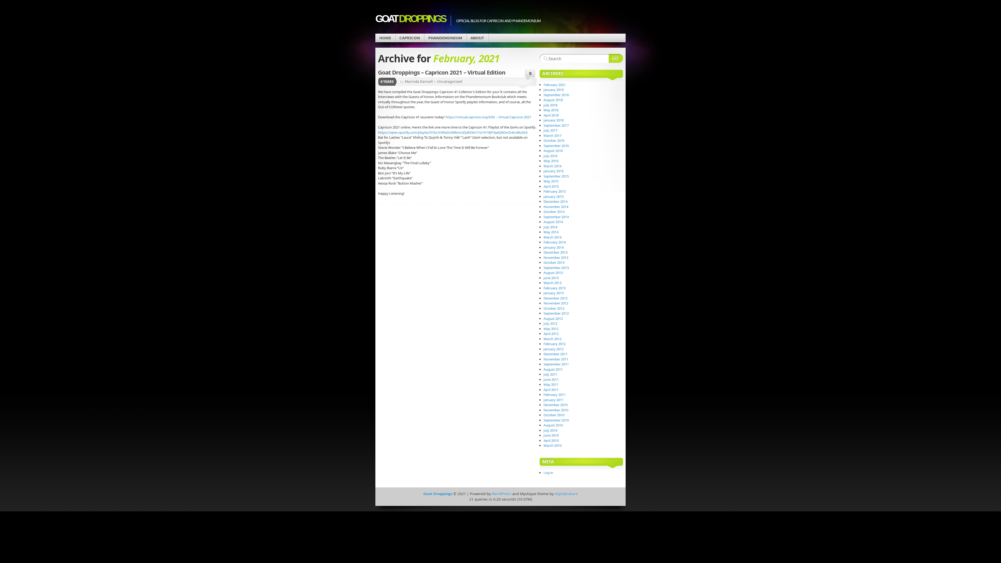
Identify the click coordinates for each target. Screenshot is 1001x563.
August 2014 (553, 221)
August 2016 (553, 150)
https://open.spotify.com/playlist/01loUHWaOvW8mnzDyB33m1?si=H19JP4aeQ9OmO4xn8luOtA (453, 132)
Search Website (616, 58)
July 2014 (550, 227)
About (477, 37)
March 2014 (552, 237)
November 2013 (556, 257)
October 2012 (554, 308)
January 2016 (554, 171)
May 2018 (551, 110)
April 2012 (551, 333)
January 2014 (554, 247)
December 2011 (555, 354)
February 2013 (555, 288)
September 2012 (556, 313)
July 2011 (550, 374)
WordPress (501, 493)
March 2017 (552, 135)
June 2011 (551, 379)
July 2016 (550, 156)
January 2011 (554, 399)
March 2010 (552, 445)
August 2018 (553, 99)
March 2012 (552, 338)
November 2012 (556, 303)
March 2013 (552, 282)
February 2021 (555, 84)
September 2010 (556, 420)
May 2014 (551, 232)
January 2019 (554, 89)
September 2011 (556, 364)
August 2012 (553, 318)
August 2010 (553, 425)
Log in (548, 472)
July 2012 (550, 323)
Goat (410, 18)
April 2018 (551, 115)
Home (385, 37)
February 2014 (555, 242)
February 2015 (555, 191)
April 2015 (551, 186)
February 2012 (555, 343)
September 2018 (556, 95)
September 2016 (556, 145)
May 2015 (551, 181)
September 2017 (556, 125)
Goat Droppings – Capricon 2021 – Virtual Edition (441, 72)
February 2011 (555, 394)
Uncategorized (449, 81)
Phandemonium (445, 37)
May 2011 (551, 384)
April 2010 (551, 440)
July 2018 (550, 105)
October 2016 (554, 140)
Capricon (409, 37)
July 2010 (550, 430)
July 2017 (550, 130)
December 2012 (555, 298)
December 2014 (555, 201)
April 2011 (551, 389)
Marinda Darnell (419, 81)
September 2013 (556, 267)
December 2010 (555, 404)
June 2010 (551, 435)
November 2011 (556, 359)
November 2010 (556, 410)
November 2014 (556, 206)
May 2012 (551, 328)
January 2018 (554, 120)
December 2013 (555, 252)
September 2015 (556, 176)
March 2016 (552, 166)
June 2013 (551, 278)
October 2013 (554, 262)
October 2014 (554, 211)
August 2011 (553, 369)
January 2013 (554, 293)
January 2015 (554, 196)
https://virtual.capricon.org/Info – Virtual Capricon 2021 (488, 117)
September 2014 (556, 217)
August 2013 (553, 272)
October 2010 (554, 415)
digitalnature (566, 493)
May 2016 (551, 160)
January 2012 (554, 349)
